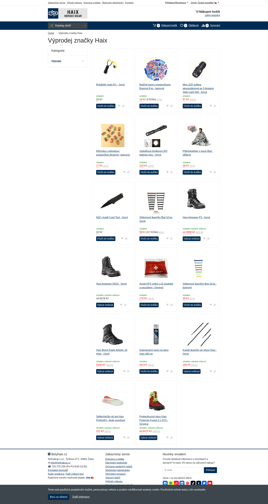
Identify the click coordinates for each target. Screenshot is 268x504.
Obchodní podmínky (116, 462)
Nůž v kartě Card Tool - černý (112, 217)
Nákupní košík (167, 25)
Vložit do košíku (105, 106)
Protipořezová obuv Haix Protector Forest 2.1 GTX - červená (153, 420)
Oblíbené (192, 25)
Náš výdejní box (75, 474)
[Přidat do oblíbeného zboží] (119, 106)
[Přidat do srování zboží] (123, 106)
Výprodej (56, 61)
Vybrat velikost (192, 238)
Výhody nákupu (74, 2)
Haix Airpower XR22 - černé (111, 284)
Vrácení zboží (112, 477)
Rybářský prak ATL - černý (110, 84)
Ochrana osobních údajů (118, 466)
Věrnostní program (115, 474)
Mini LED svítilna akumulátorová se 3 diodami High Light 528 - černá (198, 88)
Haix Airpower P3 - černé (196, 217)
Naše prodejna (56, 474)
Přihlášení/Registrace (175, 3)
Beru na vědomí (58, 497)
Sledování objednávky (113, 2)
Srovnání (213, 25)
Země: (202, 3)
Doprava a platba (92, 2)
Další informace (81, 496)
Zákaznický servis (56, 2)
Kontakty (129, 2)
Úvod (51, 33)
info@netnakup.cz (60, 462)
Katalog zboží (63, 25)
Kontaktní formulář (58, 470)
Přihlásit (210, 470)
